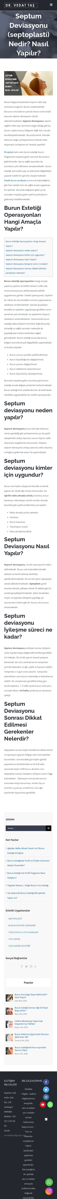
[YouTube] (43, 1105)
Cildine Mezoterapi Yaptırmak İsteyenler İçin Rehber (29, 1022)
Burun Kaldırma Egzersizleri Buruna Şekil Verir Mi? (32, 1035)
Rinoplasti (9, 152)
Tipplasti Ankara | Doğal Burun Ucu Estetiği (27, 885)
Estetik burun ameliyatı (15, 180)
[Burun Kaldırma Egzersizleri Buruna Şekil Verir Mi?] (9, 1036)
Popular (28, 982)
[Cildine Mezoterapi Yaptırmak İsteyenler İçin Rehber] (9, 1023)
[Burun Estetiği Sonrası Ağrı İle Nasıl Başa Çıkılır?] (9, 1009)
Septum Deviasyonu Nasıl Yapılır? (21, 259)
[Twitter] (26, 966)
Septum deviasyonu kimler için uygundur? (25, 255)
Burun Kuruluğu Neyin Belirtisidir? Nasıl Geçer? (31, 996)
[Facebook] (22, 966)
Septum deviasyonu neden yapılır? (22, 250)
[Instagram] (31, 966)
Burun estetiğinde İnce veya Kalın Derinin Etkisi (30, 1049)
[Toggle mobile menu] (51, 4)
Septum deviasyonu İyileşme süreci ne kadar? (27, 264)
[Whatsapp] (35, 966)
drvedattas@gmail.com (15, 1135)
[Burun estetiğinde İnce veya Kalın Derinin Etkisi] (9, 1049)
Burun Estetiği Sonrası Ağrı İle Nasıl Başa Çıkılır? (31, 1009)
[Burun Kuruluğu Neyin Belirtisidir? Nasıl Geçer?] (9, 996)
